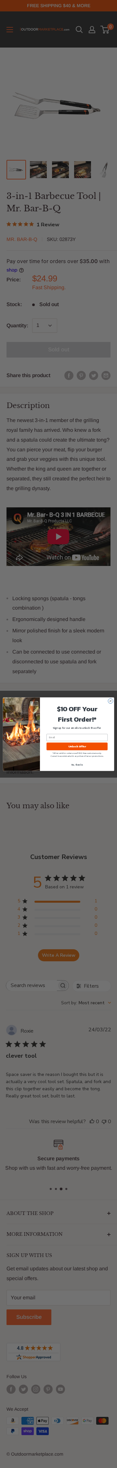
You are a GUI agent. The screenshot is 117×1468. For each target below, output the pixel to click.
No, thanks (77, 764)
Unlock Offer (77, 746)
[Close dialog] (110, 700)
